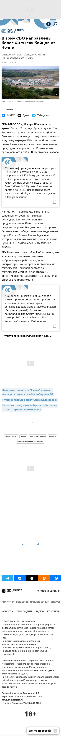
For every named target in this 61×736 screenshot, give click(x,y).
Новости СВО (11, 436)
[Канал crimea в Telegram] (7, 578)
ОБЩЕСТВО (22, 602)
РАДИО (40, 612)
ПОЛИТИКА (8, 602)
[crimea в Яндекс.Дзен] (32, 578)
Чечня (23, 436)
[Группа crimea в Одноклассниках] (44, 578)
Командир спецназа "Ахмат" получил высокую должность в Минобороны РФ (27, 392)
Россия (52, 436)
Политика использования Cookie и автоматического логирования (21, 642)
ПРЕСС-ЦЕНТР (25, 612)
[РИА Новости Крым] (13, 31)
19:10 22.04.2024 (9, 62)
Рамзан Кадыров (38, 436)
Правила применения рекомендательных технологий (25, 652)
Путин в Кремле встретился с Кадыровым (29, 400)
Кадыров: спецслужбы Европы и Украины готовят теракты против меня (30, 408)
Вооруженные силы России (30, 441)
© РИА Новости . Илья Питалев (14, 101)
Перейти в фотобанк (35, 101)
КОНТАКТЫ (53, 612)
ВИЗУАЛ (55, 602)
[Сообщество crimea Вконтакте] (20, 578)
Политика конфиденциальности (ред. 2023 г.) (26, 648)
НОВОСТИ (7, 612)
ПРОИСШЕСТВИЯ (39, 602)
